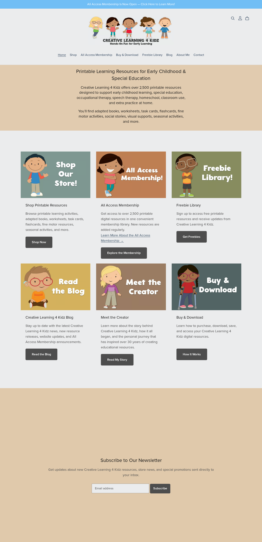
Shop (73, 55)
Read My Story (117, 360)
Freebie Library (152, 55)
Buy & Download (127, 55)
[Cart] (249, 18)
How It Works (192, 354)
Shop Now (39, 242)
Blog (169, 55)
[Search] (233, 18)
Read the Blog (41, 354)
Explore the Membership (124, 253)
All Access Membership (96, 55)
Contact (199, 55)
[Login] (240, 18)
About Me (183, 55)
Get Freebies (191, 237)
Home (62, 55)
